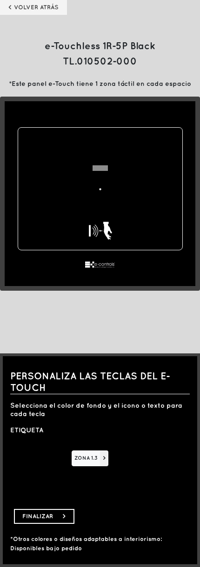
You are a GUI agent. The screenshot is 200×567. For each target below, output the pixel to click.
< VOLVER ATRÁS (33, 7)
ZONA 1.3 (86, 458)
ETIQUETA (26, 430)
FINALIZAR (44, 516)
